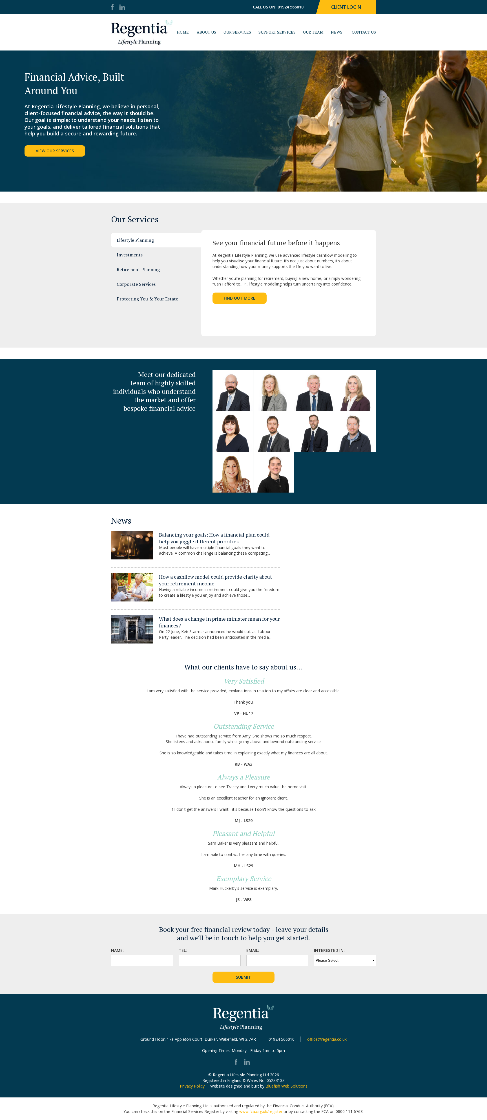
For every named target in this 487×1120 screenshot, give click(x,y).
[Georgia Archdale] (273, 472)
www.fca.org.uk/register (260, 1111)
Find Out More (239, 298)
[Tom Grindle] (355, 431)
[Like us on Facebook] (114, 8)
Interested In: (329, 950)
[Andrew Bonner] (314, 431)
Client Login (346, 7)
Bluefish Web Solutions (286, 1086)
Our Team (313, 32)
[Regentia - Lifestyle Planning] (142, 32)
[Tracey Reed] (232, 431)
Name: (117, 950)
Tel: (183, 950)
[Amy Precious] (355, 390)
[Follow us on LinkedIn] (122, 8)
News (336, 32)
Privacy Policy (192, 1086)
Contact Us (364, 32)
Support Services (277, 32)
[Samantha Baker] (273, 390)
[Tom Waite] (273, 431)
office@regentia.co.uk (327, 1039)
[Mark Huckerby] (314, 390)
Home (183, 32)
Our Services (237, 32)
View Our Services (55, 150)
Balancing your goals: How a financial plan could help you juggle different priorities (214, 538)
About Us (206, 32)
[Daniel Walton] (232, 390)
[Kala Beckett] (232, 472)
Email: (252, 950)
